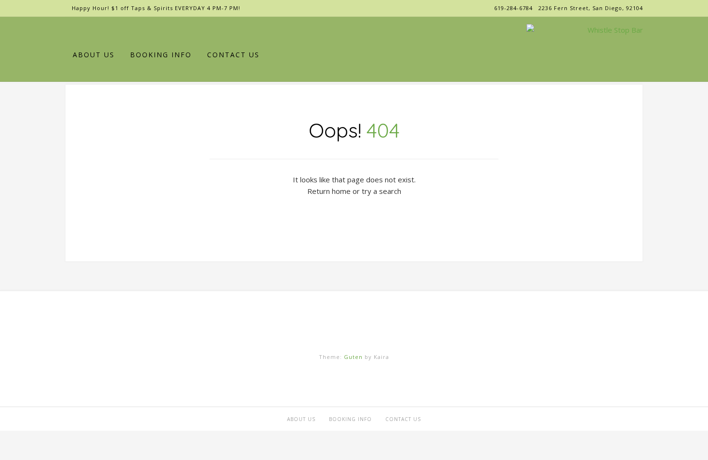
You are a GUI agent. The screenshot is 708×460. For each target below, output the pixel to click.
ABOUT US (94, 54)
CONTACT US (233, 54)
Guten (353, 356)
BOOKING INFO (161, 54)
